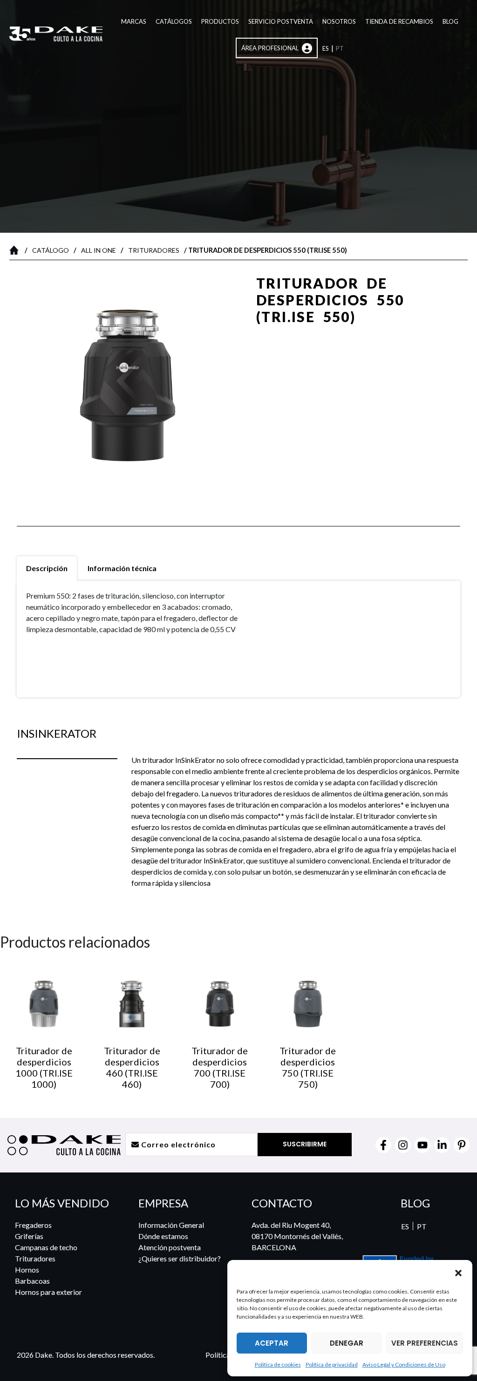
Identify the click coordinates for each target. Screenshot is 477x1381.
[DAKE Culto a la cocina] (260, 1272)
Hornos (27, 1269)
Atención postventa (169, 1247)
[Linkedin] (442, 1145)
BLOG (415, 1203)
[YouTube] (422, 1145)
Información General (171, 1224)
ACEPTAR (271, 1343)
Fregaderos (33, 1224)
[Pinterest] (462, 1145)
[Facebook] (383, 1145)
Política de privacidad (332, 1364)
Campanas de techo (46, 1247)
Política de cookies (278, 1364)
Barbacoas (32, 1280)
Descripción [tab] (47, 568)
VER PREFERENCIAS (424, 1343)
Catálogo (50, 250)
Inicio (16, 249)
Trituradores (153, 250)
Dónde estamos (163, 1236)
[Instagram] (403, 1145)
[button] (458, 1272)
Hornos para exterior (48, 1291)
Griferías (29, 1236)
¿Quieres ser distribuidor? (179, 1258)
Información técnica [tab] (122, 568)
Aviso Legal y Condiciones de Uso (403, 1364)
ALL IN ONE (98, 250)
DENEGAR (346, 1343)
